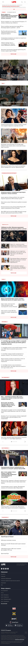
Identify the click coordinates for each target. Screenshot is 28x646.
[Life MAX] (3, 568)
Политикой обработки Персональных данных (10, 6)
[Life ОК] (6, 568)
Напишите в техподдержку (6, 630)
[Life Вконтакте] (8, 568)
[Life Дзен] (1, 568)
